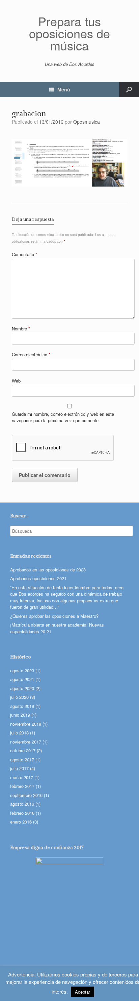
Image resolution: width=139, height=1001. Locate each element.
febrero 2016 (22, 813)
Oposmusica (86, 121)
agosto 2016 (22, 804)
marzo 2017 (21, 777)
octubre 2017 (22, 750)
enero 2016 (21, 821)
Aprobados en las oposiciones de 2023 (48, 569)
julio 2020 (19, 697)
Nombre (21, 328)
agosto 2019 (22, 706)
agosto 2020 (22, 688)
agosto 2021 (22, 679)
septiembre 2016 (26, 795)
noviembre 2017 (25, 741)
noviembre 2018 (25, 724)
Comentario (24, 254)
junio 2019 (20, 715)
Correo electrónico (31, 354)
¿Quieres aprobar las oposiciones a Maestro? (54, 616)
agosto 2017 (22, 759)
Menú (63, 89)
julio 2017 (19, 768)
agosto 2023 (22, 670)
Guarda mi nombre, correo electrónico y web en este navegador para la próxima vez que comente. (63, 417)
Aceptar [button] (82, 992)
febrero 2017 (22, 786)
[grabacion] (69, 184)
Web (16, 380)
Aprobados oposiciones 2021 (38, 578)
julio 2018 (19, 732)
